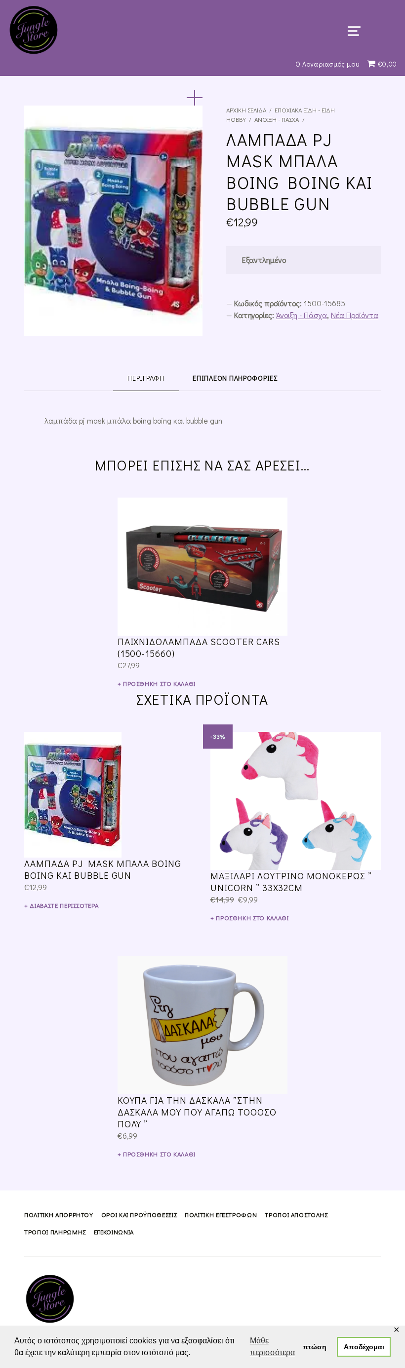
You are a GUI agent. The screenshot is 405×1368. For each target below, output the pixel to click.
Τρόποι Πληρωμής (55, 1232)
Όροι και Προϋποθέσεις (139, 1215)
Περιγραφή (145, 378)
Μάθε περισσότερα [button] (272, 1346)
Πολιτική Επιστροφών (221, 1215)
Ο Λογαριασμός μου (327, 64)
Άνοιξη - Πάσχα (276, 119)
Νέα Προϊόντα (354, 315)
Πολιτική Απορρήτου (58, 1215)
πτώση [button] (314, 1347)
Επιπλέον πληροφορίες (235, 378)
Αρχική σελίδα (246, 110)
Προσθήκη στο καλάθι (159, 683)
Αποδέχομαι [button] (364, 1347)
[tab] (145, 377)
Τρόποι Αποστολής (296, 1215)
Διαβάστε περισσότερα (64, 905)
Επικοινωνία (114, 1232)
